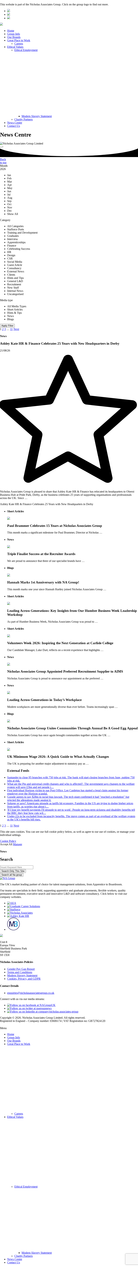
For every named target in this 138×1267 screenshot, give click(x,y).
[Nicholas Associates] (20, 912)
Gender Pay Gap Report (21, 969)
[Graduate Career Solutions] (23, 906)
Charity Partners (23, 119)
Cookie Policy (8, 841)
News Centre (14, 122)
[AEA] (11, 903)
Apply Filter (7, 325)
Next (16, 329)
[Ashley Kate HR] (18, 916)
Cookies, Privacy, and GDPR (24, 978)
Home (10, 30)
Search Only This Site (12, 871)
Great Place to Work (18, 40)
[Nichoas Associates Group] (8, 10)
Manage (17, 844)
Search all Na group (11, 874)
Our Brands (13, 37)
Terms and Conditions (19, 972)
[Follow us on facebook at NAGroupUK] (31, 1005)
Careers (18, 43)
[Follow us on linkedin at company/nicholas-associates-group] (42, 1011)
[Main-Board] (13, 929)
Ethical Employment (26, 50)
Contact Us (13, 125)
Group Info (13, 33)
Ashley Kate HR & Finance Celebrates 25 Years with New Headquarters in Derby (46, 504)
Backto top (3, 161)
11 (11, 329)
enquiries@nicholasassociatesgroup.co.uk (30, 992)
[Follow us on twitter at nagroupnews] (29, 1008)
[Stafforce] (13, 909)
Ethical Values (15, 46)
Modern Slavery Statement (37, 116)
